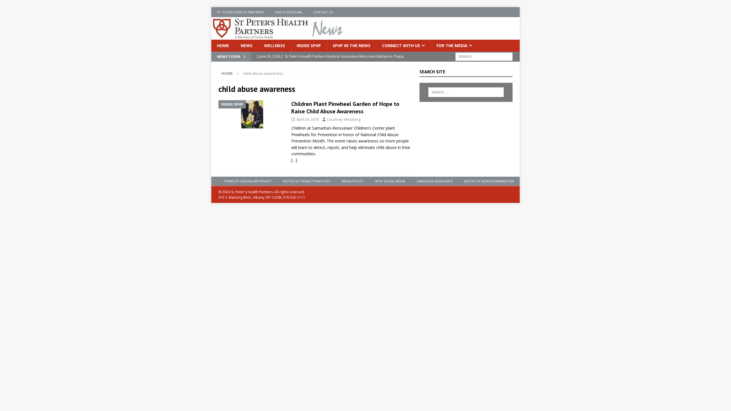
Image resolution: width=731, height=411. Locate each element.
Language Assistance (435, 181)
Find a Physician (288, 12)
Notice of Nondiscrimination (489, 181)
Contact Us (323, 12)
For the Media (452, 45)
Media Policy (353, 181)
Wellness (274, 45)
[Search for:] (484, 56)
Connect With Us (401, 45)
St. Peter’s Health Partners (240, 12)
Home (223, 45)
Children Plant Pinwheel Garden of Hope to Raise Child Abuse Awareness (345, 107)
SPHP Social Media (390, 181)
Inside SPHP (309, 45)
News (246, 45)
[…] (294, 160)
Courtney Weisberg (343, 119)
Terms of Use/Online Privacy (247, 181)
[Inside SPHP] (252, 114)
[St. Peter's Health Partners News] (278, 36)
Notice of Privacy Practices (306, 181)
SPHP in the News (351, 45)
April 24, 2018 (307, 119)
